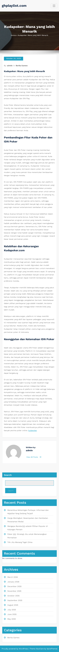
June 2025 (11, 614)
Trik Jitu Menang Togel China (19, 542)
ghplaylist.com (14, 6)
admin (9, 66)
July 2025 (11, 610)
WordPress (23, 649)
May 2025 (11, 619)
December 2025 (14, 586)
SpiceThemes (51, 649)
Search (8, 475)
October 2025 (13, 596)
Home (13, 35)
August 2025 (12, 605)
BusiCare (40, 649)
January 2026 (13, 582)
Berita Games (22, 66)
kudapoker (32, 431)
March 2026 (12, 577)
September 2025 (14, 600)
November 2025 (14, 591)
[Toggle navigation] (54, 5)
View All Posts (32, 457)
